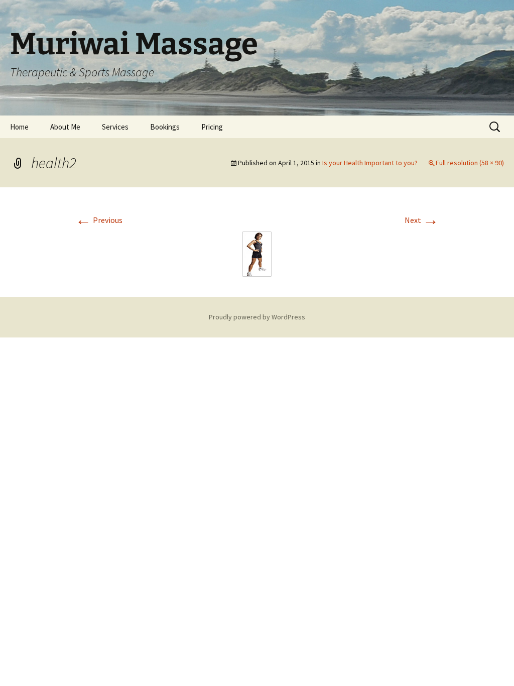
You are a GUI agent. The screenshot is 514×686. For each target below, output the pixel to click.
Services (115, 127)
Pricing (212, 127)
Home (19, 127)
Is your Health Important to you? (370, 162)
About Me (65, 127)
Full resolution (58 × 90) (470, 162)
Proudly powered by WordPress (257, 316)
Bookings (165, 127)
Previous (98, 220)
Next (422, 220)
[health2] (257, 253)
